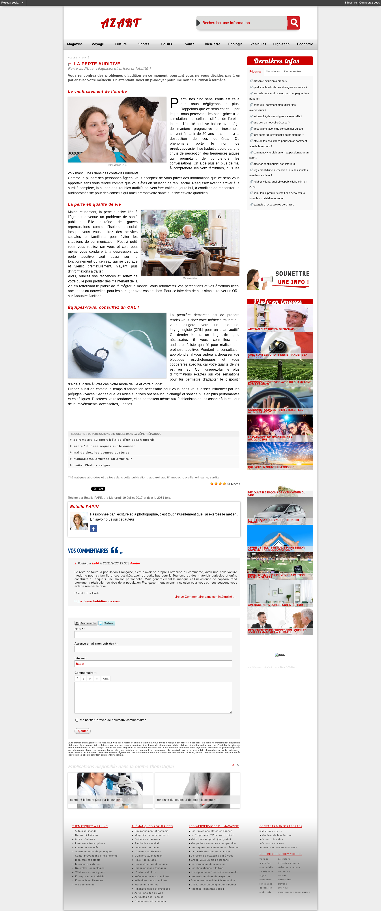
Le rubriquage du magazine (208, 864)
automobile (266, 867)
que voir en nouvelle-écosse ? (272, 122)
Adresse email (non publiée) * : (96, 643)
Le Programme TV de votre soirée (212, 835)
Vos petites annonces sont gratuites (213, 843)
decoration (266, 887)
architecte (265, 891)
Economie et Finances (88, 880)
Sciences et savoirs (147, 839)
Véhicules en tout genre (89, 872)
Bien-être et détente (87, 860)
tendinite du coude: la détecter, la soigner (186, 799)
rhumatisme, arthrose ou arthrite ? (102, 459)
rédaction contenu (289, 867)
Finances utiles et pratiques (152, 888)
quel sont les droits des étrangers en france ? (280, 87)
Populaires (273, 71)
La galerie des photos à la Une (210, 851)
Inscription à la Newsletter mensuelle (214, 872)
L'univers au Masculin (148, 855)
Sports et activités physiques (93, 851)
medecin (177, 477)
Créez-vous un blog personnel (210, 860)
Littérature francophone (89, 843)
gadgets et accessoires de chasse (274, 204)
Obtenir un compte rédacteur (279, 847)
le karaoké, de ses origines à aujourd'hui (278, 116)
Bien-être (212, 44)
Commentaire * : (86, 672)
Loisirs (166, 44)
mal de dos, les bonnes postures (101, 452)
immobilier (284, 879)
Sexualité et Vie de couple (151, 864)
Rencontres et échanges (150, 901)
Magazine (75, 44)
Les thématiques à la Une (206, 868)
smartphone (267, 871)
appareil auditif (159, 477)
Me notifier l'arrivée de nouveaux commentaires (113, 720)
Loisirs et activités (86, 847)
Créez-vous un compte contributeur (213, 884)
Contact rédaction (272, 839)
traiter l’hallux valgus (91, 465)
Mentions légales (271, 831)
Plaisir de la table (145, 860)
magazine (128, 747)
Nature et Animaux (86, 835)
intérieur (283, 887)
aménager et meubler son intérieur (274, 164)
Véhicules (258, 44)
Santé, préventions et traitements (96, 855)
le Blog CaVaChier (287, 667)
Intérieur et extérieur (88, 864)
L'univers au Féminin (147, 851)
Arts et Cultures (84, 839)
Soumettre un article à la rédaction (212, 880)
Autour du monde (85, 831)
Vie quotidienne (84, 884)
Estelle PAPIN (93, 497)
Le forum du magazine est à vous (211, 855)
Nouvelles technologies (89, 868)
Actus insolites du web (148, 893)
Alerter (135, 563)
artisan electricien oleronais (270, 81)
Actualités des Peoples (149, 897)
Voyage (98, 44)
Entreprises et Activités (89, 876)
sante (204, 477)
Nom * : (80, 629)
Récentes (255, 71)
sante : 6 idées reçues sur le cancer (104, 446)
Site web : (81, 658)
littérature (284, 858)
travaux (282, 883)
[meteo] (280, 654)
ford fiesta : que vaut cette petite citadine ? (279, 134)
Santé (190, 44)
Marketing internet (146, 884)
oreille (189, 477)
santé (85, 57)
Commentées (292, 71)
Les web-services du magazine (210, 876)
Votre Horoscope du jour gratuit (210, 839)
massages (265, 863)
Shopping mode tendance (150, 868)
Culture (121, 44)
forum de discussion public (163, 745)
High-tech (281, 44)
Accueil (73, 57)
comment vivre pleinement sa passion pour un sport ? (276, 576)
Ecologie (235, 44)
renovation (266, 883)
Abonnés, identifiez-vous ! (207, 888)
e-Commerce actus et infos (151, 876)
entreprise (266, 879)
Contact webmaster (272, 843)
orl (197, 477)
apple (263, 875)
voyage (264, 858)
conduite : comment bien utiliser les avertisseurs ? (275, 411)
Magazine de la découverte (151, 835)
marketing (284, 871)
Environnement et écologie (151, 831)
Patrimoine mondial (146, 843)
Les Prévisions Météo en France (211, 831)
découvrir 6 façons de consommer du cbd (278, 128)
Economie (305, 44)
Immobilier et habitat (147, 847)
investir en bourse (289, 863)
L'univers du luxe (145, 872)
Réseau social (10, 2)
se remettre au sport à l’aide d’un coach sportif (114, 439)
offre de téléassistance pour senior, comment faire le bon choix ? (276, 548)
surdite (214, 477)
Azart (120, 23)
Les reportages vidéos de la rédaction (214, 847)
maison (282, 875)
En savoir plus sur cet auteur (112, 519)
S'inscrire (351, 2)
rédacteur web (109, 742)
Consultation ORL (117, 165)
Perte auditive (190, 278)
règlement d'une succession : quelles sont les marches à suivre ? (277, 631)
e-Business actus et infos (150, 880)
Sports (143, 44)
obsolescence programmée (294, 891)
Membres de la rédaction (276, 835)
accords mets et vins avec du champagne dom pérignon (279, 383)
